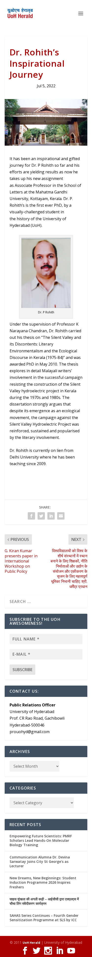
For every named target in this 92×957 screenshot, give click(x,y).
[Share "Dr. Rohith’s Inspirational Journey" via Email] (61, 516)
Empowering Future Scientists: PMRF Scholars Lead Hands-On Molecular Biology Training (41, 840)
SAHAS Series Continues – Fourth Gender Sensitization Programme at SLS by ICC (44, 917)
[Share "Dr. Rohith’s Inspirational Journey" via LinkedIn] (51, 516)
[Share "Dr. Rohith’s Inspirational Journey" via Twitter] (41, 516)
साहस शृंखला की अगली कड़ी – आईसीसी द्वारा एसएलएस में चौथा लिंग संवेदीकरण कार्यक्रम (44, 901)
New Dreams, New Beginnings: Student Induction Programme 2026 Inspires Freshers (43, 882)
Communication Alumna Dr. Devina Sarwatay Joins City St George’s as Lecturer (40, 861)
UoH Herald (31, 943)
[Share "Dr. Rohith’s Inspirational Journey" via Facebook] (31, 516)
